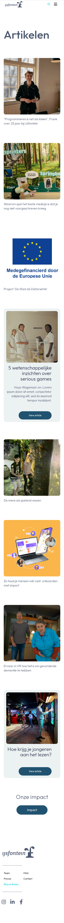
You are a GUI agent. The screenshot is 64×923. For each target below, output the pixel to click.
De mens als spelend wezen (22, 500)
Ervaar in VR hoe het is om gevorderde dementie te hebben (30, 668)
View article (35, 415)
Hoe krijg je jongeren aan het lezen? (29, 751)
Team (7, 873)
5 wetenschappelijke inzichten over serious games (30, 373)
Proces (7, 878)
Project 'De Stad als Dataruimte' (26, 289)
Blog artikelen (11, 884)
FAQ (25, 873)
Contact (27, 878)
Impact (32, 810)
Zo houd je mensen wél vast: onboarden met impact (30, 583)
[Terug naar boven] (59, 917)
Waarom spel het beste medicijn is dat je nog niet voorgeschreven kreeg (31, 206)
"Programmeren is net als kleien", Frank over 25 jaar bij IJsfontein (30, 121)
